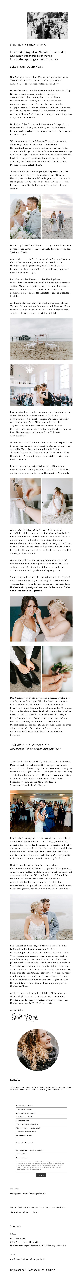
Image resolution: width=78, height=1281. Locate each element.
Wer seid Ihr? (22, 1158)
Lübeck (60, 583)
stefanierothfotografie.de (24, 1212)
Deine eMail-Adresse (25, 1113)
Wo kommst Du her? (24, 1135)
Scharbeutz (42, 583)
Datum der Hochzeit (24, 1143)
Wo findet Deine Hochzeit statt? (30, 1150)
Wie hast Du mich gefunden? (28, 1128)
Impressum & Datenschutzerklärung (32, 1270)
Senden (41, 1175)
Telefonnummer (22, 1121)
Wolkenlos (55, 452)
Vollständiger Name (24, 1106)
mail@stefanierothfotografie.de (28, 1193)
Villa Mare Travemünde (28, 449)
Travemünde (62, 580)
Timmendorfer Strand (22, 583)
